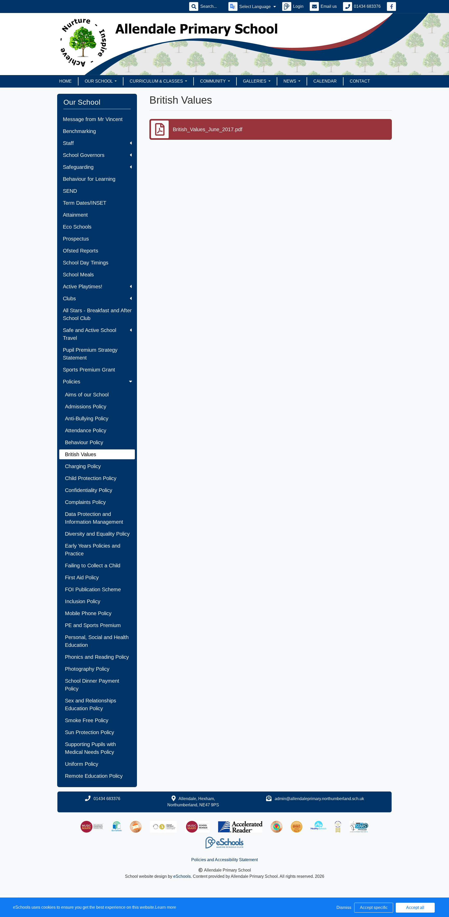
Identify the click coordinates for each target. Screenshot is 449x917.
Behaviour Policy (84, 442)
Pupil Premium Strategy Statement (90, 354)
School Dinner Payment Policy (92, 685)
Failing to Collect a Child (92, 565)
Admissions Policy (85, 406)
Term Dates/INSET (84, 203)
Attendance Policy (85, 430)
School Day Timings (85, 262)
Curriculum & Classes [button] (157, 81)
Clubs (69, 298)
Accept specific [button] (374, 907)
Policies (71, 381)
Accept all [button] (415, 907)
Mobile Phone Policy (88, 613)
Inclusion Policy (82, 601)
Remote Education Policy (94, 776)
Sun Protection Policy (89, 732)
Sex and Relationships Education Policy (90, 704)
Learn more (165, 907)
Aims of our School (87, 394)
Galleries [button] (255, 81)
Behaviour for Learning (89, 179)
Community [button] (213, 81)
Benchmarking (79, 131)
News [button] (290, 81)
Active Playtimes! (82, 286)
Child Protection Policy (90, 478)
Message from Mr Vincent (93, 119)
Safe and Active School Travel (89, 334)
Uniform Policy (81, 764)
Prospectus (76, 239)
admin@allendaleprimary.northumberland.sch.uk (319, 798)
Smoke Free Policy (86, 720)
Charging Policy (83, 466)
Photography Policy (87, 669)
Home (65, 81)
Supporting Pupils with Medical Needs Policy (90, 748)
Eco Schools (77, 227)
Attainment (75, 215)
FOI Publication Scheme (93, 589)
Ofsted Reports (80, 251)
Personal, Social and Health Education (97, 641)
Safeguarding (78, 167)
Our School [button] (99, 81)
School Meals (78, 274)
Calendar (325, 81)
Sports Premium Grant (89, 370)
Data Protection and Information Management (94, 518)
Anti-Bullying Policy (86, 418)
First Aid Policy (82, 577)
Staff (68, 143)
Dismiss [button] (343, 907)
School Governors (83, 155)
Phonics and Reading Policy (97, 657)
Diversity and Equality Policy (97, 534)
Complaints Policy (85, 502)
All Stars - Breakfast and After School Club (97, 314)
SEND (70, 191)
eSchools (182, 876)
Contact (360, 81)
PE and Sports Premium (93, 625)
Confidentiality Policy (88, 490)
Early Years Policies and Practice (92, 549)
